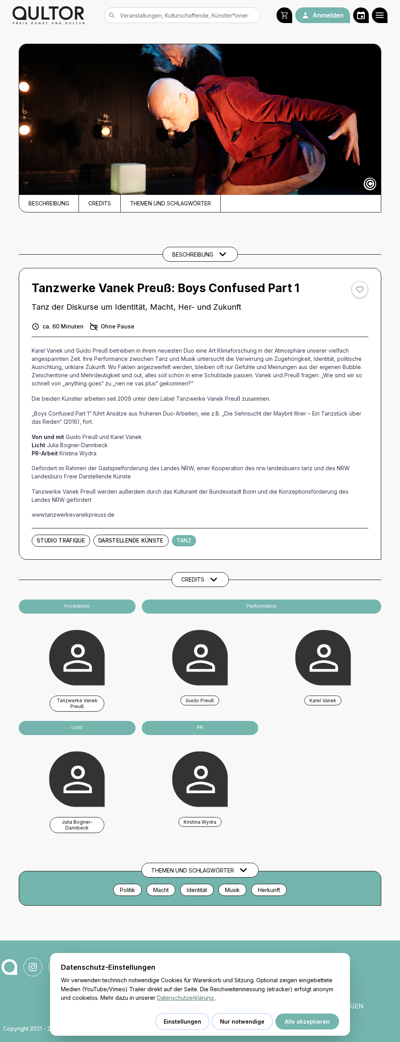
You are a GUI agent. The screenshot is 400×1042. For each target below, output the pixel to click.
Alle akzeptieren (307, 1021)
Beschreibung (49, 203)
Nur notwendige (242, 1021)
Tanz (184, 540)
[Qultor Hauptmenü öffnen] (380, 15)
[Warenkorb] (284, 15)
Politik (127, 890)
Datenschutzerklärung (186, 997)
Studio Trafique (61, 540)
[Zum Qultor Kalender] (361, 15)
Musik (232, 890)
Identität (197, 890)
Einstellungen (182, 1021)
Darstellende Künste (130, 540)
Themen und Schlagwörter (170, 203)
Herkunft (269, 890)
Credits (99, 203)
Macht (161, 890)
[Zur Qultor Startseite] (48, 15)
